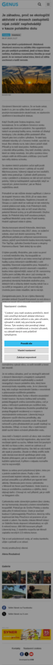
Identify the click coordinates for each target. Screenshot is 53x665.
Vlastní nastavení (26, 350)
